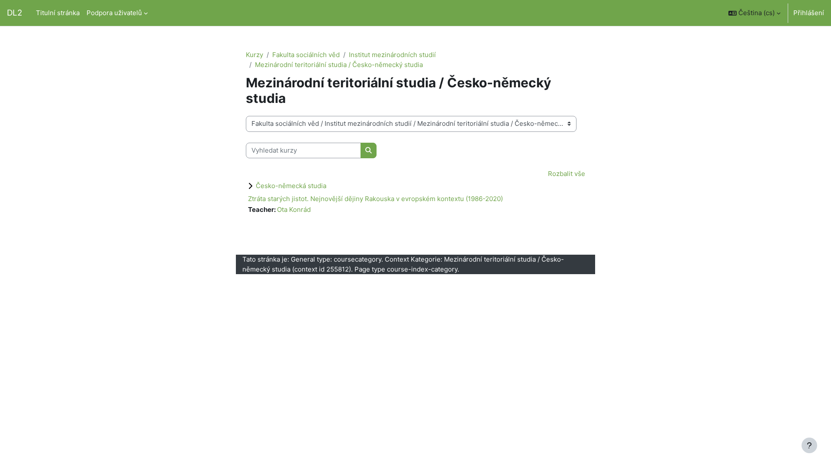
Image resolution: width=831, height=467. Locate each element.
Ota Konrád (294, 209)
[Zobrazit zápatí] (809, 445)
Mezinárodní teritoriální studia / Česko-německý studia (339, 65)
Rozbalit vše (566, 174)
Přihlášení (808, 13)
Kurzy (254, 55)
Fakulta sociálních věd (306, 55)
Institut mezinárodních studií (392, 55)
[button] (754, 13)
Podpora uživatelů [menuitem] (114, 13)
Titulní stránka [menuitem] (58, 13)
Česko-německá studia (291, 186)
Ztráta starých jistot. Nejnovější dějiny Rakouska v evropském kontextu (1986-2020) (375, 199)
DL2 (14, 13)
